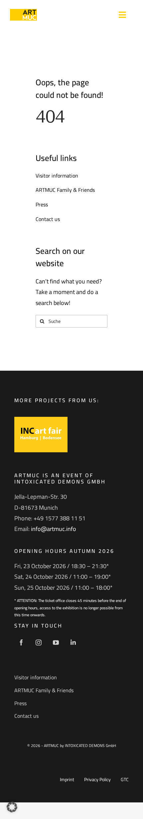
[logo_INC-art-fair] (41, 419)
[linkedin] (73, 642)
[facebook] (21, 642)
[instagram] (39, 642)
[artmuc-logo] (23, 11)
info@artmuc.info (53, 528)
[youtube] (56, 642)
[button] (12, 807)
